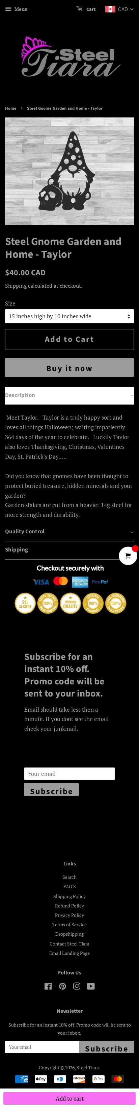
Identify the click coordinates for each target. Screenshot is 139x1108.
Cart (90, 9)
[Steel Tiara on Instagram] (76, 987)
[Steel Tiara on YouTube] (91, 987)
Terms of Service (69, 924)
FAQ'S (69, 886)
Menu (20, 9)
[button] (69, 396)
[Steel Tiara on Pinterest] (62, 987)
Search (69, 877)
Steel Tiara (88, 1067)
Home (11, 108)
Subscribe (51, 791)
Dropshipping (69, 934)
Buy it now (69, 368)
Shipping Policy (69, 896)
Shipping (16, 285)
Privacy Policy (69, 915)
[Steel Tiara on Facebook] (48, 987)
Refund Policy (69, 905)
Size (10, 303)
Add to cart (70, 1098)
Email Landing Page (69, 953)
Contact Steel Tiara (69, 943)
